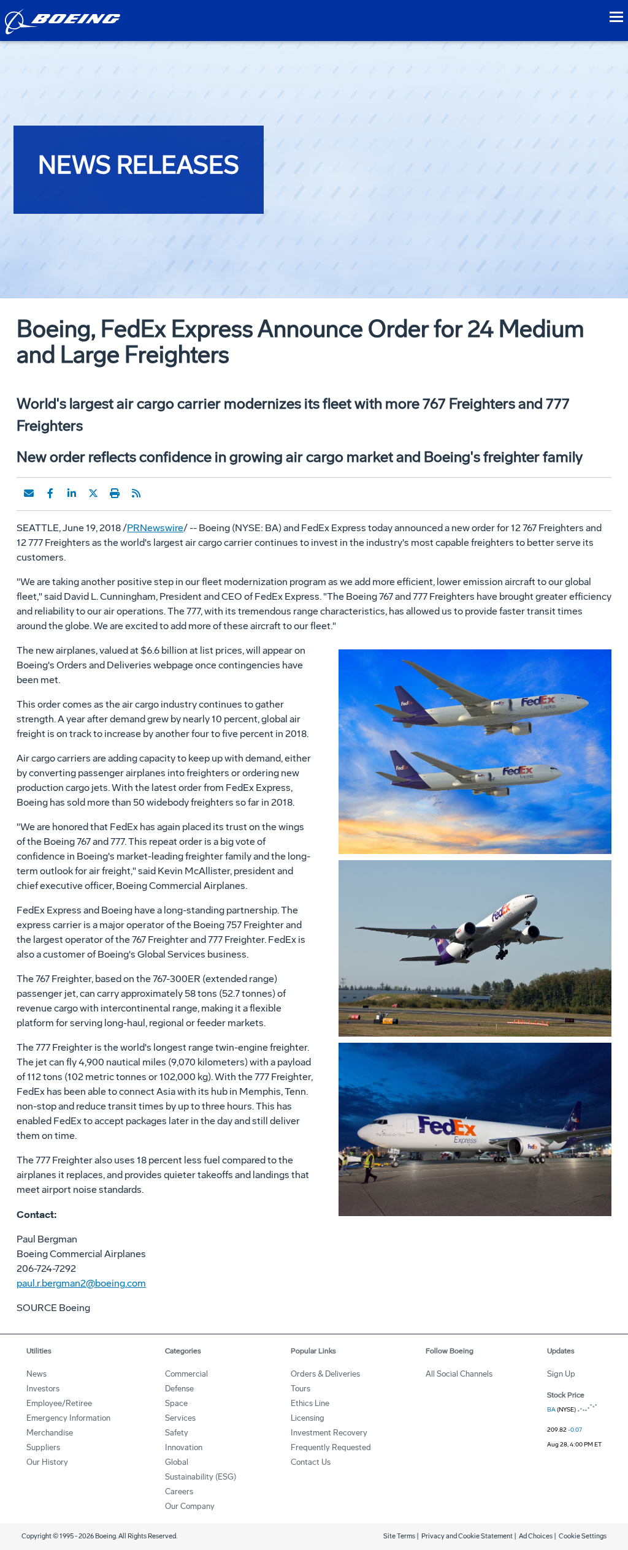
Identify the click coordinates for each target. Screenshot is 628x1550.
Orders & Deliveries (325, 1373)
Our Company (190, 1506)
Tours (300, 1388)
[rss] (136, 493)
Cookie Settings (583, 1536)
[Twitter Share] (93, 493)
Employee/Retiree (59, 1403)
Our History (47, 1462)
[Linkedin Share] (72, 493)
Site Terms (399, 1536)
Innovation (183, 1447)
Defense (179, 1388)
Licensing (307, 1418)
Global (176, 1462)
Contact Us (311, 1462)
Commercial (186, 1373)
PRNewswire (155, 528)
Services (180, 1418)
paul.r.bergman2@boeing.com (81, 1283)
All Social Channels (459, 1373)
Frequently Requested (331, 1447)
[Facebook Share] (50, 493)
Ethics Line (310, 1403)
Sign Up (561, 1373)
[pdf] (157, 493)
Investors (42, 1388)
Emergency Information (68, 1418)
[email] (29, 493)
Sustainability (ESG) (200, 1476)
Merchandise (49, 1432)
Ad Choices (536, 1536)
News (36, 1373)
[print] (114, 493)
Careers (179, 1491)
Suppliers (43, 1447)
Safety (176, 1432)
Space (176, 1403)
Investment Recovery (329, 1432)
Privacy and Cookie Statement (467, 1536)
